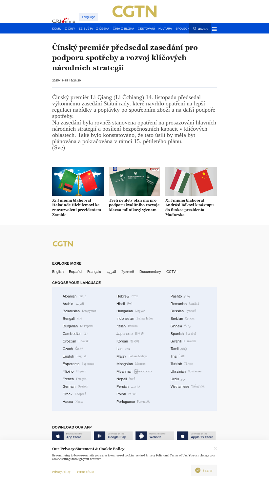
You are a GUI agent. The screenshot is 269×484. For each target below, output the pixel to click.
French (75, 379)
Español (75, 271)
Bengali (72, 318)
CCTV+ (172, 271)
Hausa (73, 401)
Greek (74, 394)
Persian (128, 386)
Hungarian (130, 311)
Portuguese (133, 401)
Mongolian (130, 364)
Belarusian (79, 311)
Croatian (76, 341)
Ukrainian (186, 371)
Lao (123, 348)
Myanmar (134, 371)
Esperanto (78, 364)
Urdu (178, 379)
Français (94, 271)
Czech (73, 348)
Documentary (150, 271)
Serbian (183, 318)
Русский (127, 271)
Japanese (130, 333)
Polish (126, 394)
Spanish (184, 333)
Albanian (74, 296)
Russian (184, 311)
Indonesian (134, 318)
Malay (132, 356)
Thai (178, 356)
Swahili (184, 341)
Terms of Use (85, 472)
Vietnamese (188, 386)
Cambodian (75, 333)
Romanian (185, 303)
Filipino (74, 371)
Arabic (73, 303)
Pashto (180, 296)
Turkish (182, 364)
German (75, 386)
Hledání (203, 29)
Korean (127, 341)
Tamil (179, 348)
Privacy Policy (61, 472)
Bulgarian (78, 326)
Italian (127, 326)
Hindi (124, 303)
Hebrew (127, 296)
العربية (111, 271)
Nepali (125, 379)
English (58, 271)
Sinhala (181, 326)
